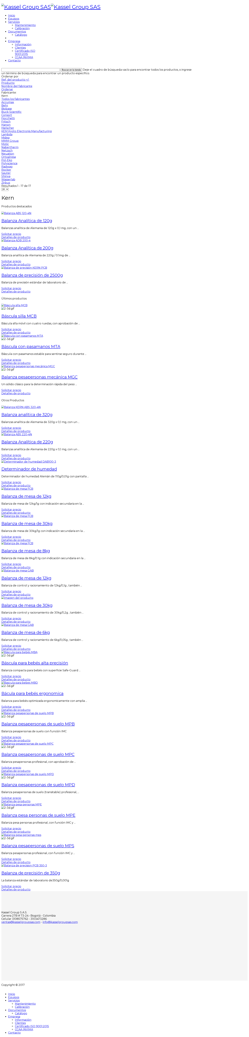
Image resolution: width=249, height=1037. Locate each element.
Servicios (14, 22)
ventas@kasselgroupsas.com (20, 922)
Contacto (14, 60)
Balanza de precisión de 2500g (32, 275)
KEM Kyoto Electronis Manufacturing (26, 131)
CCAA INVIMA (24, 57)
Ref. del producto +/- (15, 79)
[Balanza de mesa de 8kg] (17, 543)
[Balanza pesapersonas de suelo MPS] (21, 835)
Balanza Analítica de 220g (27, 441)
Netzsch (7, 150)
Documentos (17, 31)
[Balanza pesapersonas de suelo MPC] (27, 743)
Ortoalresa (8, 157)
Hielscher (7, 128)
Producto (8, 83)
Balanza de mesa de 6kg (25, 632)
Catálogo (21, 34)
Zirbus (5, 182)
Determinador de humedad (29, 468)
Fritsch (6, 121)
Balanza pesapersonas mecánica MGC (39, 377)
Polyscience (9, 163)
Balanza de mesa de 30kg (27, 523)
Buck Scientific (11, 111)
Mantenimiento (25, 25)
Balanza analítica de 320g (27, 414)
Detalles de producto (15, 237)
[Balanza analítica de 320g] (21, 407)
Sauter (6, 173)
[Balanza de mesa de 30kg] (17, 516)
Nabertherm (9, 147)
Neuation (7, 153)
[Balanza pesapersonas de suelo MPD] (27, 774)
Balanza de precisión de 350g (30, 872)
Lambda (6, 134)
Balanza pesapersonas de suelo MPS (37, 845)
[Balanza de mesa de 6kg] (17, 625)
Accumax (7, 102)
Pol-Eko (6, 160)
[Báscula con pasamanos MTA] (22, 335)
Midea (5, 137)
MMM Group (10, 140)
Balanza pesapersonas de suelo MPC (38, 754)
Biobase (6, 108)
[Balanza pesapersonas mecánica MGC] (28, 366)
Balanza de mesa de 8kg (25, 550)
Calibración (22, 28)
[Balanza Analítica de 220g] (16, 434)
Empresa (14, 41)
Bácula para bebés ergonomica (32, 693)
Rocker (6, 169)
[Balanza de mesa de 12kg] (17, 488)
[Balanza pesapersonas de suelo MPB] (27, 713)
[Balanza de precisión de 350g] (24, 865)
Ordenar (7, 89)
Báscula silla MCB (19, 316)
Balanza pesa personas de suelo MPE (38, 815)
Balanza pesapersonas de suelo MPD (38, 784)
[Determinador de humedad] (28, 461)
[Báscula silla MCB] (14, 305)
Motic (5, 144)
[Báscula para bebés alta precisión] (19, 652)
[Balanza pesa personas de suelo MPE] (21, 804)
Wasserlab (8, 179)
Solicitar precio (11, 234)
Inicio (11, 15)
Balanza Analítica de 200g (27, 247)
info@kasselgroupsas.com (60, 922)
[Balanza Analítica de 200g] (15, 240)
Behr (4, 105)
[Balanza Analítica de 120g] (16, 213)
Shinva (5, 176)
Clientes (20, 47)
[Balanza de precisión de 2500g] (24, 267)
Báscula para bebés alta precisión (34, 662)
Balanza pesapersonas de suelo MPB (38, 723)
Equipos (13, 18)
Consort (6, 115)
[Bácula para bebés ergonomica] (19, 682)
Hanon (6, 124)
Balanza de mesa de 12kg (26, 496)
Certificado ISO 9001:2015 (25, 52)
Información (23, 44)
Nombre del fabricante (16, 86)
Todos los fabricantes (15, 99)
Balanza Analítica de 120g (26, 220)
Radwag (7, 166)
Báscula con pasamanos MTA (30, 346)
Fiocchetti (8, 118)
